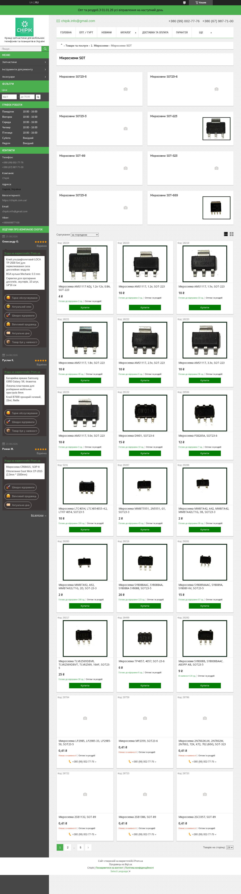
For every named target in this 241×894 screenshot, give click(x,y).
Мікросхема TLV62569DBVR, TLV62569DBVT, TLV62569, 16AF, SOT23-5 (84, 664)
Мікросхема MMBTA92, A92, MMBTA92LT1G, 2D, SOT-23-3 (78, 586)
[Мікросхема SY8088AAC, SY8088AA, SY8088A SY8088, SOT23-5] (145, 562)
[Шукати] (45, 49)
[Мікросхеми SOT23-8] (125, 208)
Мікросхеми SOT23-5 (73, 76)
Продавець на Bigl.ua (120, 864)
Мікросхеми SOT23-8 (73, 195)
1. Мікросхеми (99, 45)
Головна (66, 32)
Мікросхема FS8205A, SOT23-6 (197, 435)
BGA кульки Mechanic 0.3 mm (23, 274)
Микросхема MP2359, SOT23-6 (138, 741)
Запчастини (9, 62)
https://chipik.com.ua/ (14, 200)
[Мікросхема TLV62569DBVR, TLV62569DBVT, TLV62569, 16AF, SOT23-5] (85, 638)
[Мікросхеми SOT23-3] (125, 129)
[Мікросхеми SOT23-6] (216, 89)
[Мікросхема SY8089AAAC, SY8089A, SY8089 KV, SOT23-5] (205, 562)
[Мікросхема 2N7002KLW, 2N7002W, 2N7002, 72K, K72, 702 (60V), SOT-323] (205, 718)
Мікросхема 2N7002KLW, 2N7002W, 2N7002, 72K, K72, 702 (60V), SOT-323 (202, 742)
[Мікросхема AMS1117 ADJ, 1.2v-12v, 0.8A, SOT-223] (85, 264)
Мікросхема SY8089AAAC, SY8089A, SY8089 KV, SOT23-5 (200, 586)
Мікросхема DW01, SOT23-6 (136, 435)
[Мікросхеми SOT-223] (216, 129)
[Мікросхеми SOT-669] (216, 208)
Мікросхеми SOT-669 (164, 195)
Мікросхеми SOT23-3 (72, 116)
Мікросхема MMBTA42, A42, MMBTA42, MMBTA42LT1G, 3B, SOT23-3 (203, 510)
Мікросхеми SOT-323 (163, 155)
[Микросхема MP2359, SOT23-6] (145, 718)
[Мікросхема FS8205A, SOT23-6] (205, 413)
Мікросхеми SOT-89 (72, 155)
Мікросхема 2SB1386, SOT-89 (137, 817)
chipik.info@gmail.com (14, 211)
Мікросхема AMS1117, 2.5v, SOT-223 (142, 362)
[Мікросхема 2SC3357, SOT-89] (205, 794)
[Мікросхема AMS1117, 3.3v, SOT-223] (205, 340)
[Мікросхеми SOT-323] (216, 168)
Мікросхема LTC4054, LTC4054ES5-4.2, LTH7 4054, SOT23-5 (83, 510)
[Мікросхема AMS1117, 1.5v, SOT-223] (205, 264)
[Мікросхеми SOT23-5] (125, 89)
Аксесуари (8, 76)
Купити (85, 307)
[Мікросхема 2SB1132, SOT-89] (85, 794)
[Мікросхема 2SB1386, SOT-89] (145, 794)
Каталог (125, 32)
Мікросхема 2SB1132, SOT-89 (77, 817)
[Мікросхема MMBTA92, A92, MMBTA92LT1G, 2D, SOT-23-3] (85, 562)
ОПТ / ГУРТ (86, 32)
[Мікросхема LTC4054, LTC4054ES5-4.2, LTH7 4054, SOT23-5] (85, 486)
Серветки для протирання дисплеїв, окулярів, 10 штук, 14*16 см (22, 282)
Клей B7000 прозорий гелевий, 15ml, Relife (23, 399)
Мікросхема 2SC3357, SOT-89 (197, 817)
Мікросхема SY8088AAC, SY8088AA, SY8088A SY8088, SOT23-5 (141, 586)
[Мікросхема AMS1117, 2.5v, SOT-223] (145, 340)
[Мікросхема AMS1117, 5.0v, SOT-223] (85, 413)
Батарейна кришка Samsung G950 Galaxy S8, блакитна (22, 380)
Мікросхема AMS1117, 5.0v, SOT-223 (82, 435)
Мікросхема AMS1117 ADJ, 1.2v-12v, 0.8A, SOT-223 (85, 288)
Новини (106, 32)
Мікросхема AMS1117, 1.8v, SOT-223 (82, 362)
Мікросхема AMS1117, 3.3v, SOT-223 (201, 362)
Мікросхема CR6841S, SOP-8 (23, 466)
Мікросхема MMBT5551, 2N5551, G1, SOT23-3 (142, 510)
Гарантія (182, 32)
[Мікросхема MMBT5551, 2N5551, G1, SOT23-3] (145, 486)
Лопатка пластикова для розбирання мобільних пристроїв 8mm (20, 389)
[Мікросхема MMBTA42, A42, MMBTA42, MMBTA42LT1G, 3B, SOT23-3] (205, 486)
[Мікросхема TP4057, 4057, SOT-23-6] (145, 638)
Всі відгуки (37, 515)
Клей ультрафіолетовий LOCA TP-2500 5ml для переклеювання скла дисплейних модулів (23, 264)
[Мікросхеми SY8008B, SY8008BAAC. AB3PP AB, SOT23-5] (205, 638)
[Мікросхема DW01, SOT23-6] (145, 413)
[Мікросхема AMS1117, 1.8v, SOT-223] (85, 340)
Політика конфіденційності (139, 867)
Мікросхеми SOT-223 (163, 116)
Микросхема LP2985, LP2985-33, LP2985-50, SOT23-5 (85, 742)
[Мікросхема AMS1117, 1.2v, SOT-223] (145, 264)
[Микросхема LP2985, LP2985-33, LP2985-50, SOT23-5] (85, 718)
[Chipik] (24, 27)
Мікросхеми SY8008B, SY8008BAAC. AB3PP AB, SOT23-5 (200, 662)
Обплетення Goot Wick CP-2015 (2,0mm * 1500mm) (24, 473)
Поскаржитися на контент (109, 867)
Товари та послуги (77, 45)
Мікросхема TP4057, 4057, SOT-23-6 (142, 661)
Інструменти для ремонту (17, 69)
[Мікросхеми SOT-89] (125, 168)
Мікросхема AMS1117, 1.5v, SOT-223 (201, 286)
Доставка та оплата (155, 32)
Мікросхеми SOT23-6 (164, 76)
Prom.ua (138, 861)
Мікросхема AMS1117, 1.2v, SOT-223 (142, 286)
